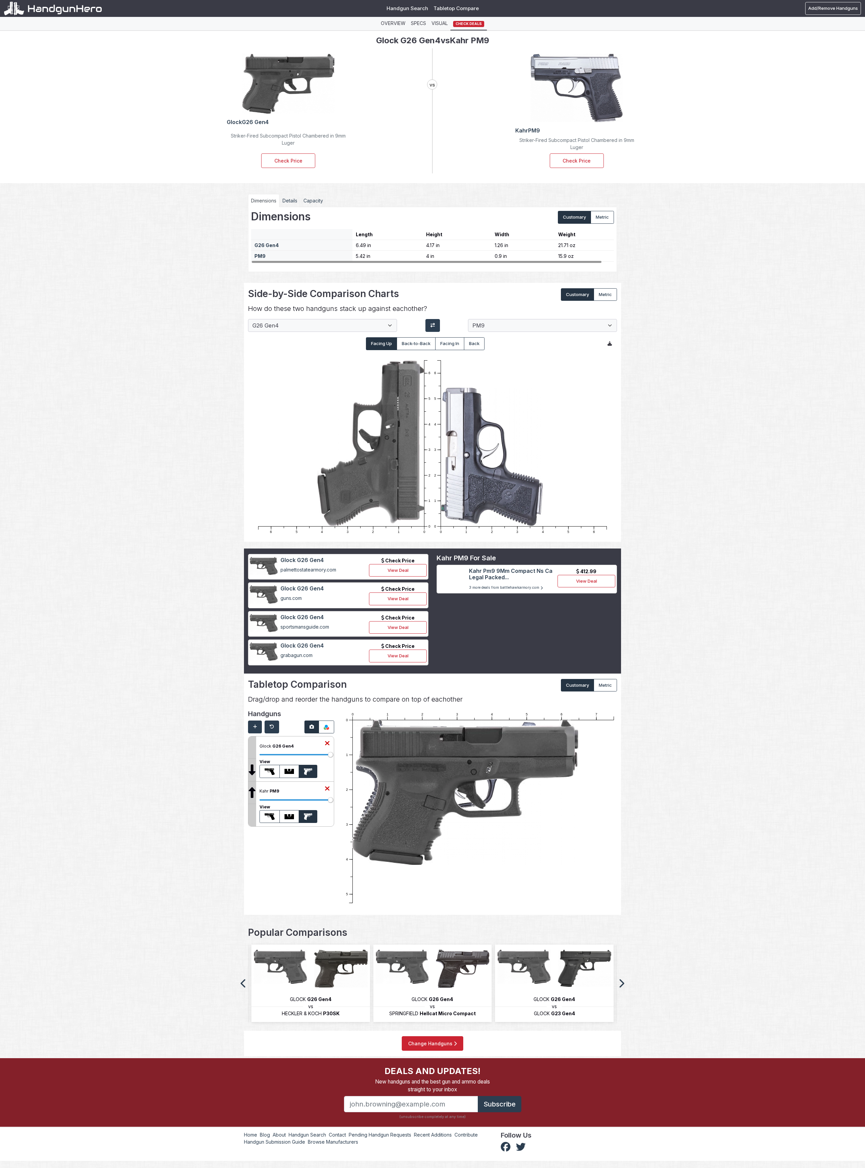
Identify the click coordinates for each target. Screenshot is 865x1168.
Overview (393, 23)
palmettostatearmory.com (308, 570)
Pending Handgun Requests (380, 1135)
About (279, 1135)
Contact (337, 1135)
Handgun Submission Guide (274, 1142)
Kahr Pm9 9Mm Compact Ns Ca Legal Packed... (510, 574)
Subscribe (500, 1104)
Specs (418, 23)
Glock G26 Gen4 (302, 560)
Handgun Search (407, 8)
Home (250, 1135)
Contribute (466, 1135)
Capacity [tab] (313, 200)
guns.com (291, 598)
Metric (602, 217)
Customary (574, 217)
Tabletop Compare (456, 8)
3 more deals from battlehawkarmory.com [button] (504, 587)
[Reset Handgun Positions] (272, 727)
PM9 (260, 256)
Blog (265, 1135)
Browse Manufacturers (333, 1142)
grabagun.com (296, 655)
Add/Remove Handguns (833, 8)
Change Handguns (431, 1043)
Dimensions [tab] (263, 200)
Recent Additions (433, 1135)
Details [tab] (289, 200)
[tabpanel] (432, 237)
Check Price (288, 161)
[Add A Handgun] (255, 727)
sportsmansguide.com (304, 627)
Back (474, 343)
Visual (439, 23)
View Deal (398, 570)
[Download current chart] (609, 343)
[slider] (330, 754)
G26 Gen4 (266, 245)
